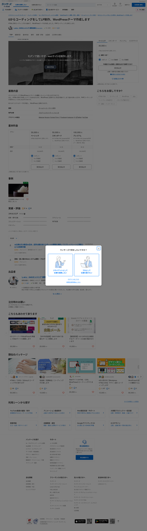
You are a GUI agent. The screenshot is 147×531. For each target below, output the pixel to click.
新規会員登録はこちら (73, 282)
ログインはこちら (73, 279)
